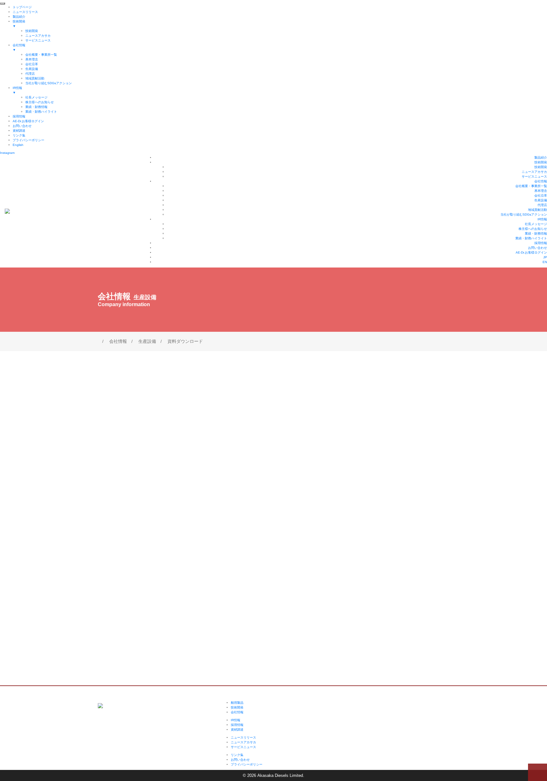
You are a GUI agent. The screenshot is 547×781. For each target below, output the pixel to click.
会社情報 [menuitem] (19, 47)
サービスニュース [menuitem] (38, 40)
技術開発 (540, 162)
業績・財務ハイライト (531, 238)
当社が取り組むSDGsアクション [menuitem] (48, 83)
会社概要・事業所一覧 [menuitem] (41, 54)
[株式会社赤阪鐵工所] (7, 210)
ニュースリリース (243, 737)
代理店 (542, 205)
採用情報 (540, 243)
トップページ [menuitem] (22, 7)
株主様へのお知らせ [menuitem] (39, 102)
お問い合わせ (537, 247)
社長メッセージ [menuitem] (36, 97)
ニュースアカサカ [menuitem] (38, 35)
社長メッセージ (536, 224)
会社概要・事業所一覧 (531, 186)
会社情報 (540, 181)
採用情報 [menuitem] (19, 116)
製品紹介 (540, 157)
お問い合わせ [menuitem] (22, 126)
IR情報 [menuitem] (17, 90)
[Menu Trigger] (2, 3)
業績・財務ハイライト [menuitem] (41, 111)
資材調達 (237, 729)
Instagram (7, 152)
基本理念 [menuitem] (31, 59)
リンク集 (237, 755)
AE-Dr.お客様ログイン (531, 252)
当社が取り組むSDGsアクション (523, 214)
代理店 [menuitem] (30, 73)
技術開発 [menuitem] (19, 24)
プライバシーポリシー (246, 764)
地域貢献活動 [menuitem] (34, 78)
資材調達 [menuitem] (19, 130)
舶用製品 (237, 702)
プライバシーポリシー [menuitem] (28, 140)
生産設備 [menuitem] (31, 69)
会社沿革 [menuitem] (31, 64)
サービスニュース (534, 176)
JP (545, 257)
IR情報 (542, 219)
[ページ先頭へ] (537, 772)
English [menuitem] (18, 145)
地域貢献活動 (537, 209)
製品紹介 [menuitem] (19, 16)
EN (545, 262)
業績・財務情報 (536, 233)
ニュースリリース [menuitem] (25, 12)
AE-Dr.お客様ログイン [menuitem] (28, 121)
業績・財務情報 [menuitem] (36, 107)
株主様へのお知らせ (533, 228)
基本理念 (540, 190)
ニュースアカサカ (534, 171)
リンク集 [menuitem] (19, 135)
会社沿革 (540, 195)
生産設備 (540, 200)
